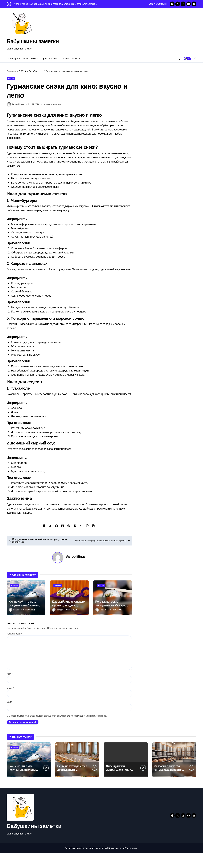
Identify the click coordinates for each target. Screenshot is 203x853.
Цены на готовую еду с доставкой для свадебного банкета (72, 769)
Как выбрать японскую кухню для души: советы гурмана (68, 605)
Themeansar (131, 848)
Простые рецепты (50, 58)
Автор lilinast (18, 104)
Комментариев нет (52, 104)
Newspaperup (115, 848)
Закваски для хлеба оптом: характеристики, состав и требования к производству (169, 771)
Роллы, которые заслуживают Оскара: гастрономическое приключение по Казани (112, 607)
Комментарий (14, 633)
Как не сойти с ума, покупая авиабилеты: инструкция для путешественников (24, 607)
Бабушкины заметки (33, 41)
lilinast (81, 556)
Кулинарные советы (18, 58)
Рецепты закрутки (71, 58)
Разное (34, 58)
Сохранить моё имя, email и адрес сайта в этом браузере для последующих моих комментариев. (58, 715)
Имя (10, 674)
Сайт (9, 701)
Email (10, 687)
